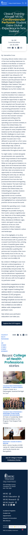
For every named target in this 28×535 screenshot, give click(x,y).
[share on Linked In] (18, 48)
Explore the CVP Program (11, 323)
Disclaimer (5, 527)
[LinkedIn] (11, 505)
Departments (7, 516)
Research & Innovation (10, 518)
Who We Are (6, 521)
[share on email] (21, 47)
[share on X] (15, 47)
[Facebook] (4, 505)
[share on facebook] (13, 48)
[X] (6, 505)
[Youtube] (14, 505)
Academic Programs (9, 511)
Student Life (6, 513)
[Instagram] (9, 505)
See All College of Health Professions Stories (14, 459)
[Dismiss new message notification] (26, 525)
